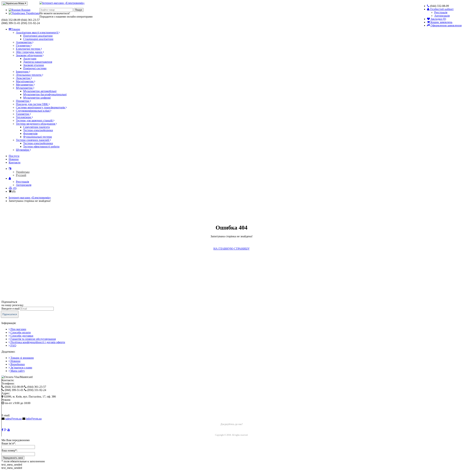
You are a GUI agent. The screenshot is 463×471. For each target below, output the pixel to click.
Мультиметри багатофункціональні (45, 94)
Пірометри (23, 100)
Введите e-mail (10, 308)
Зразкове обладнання (29, 55)
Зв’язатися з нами (21, 367)
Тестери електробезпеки (38, 130)
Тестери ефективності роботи (41, 146)
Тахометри (23, 113)
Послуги (14, 155)
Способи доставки (21, 335)
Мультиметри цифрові (37, 97)
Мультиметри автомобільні (39, 91)
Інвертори (22, 71)
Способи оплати (20, 332)
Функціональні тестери (37, 136)
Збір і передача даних (29, 52)
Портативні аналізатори (38, 35)
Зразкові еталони (33, 65)
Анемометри (24, 42)
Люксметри (23, 78)
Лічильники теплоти (29, 74)
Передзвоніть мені (13, 458)
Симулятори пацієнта (36, 127)
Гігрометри (23, 45)
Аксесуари (29, 58)
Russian (25, 9)
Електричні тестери (28, 48)
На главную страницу (231, 248)
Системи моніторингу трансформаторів (41, 107)
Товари (15, 29)
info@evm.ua (34, 418)
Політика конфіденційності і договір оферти (37, 342)
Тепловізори (24, 117)
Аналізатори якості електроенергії (37, 32)
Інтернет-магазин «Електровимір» (30, 197)
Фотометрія (30, 133)
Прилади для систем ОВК (32, 104)
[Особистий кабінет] (10, 168)
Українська (32, 13)
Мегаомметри (25, 84)
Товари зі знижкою (22, 357)
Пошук (78, 10)
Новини (14, 159)
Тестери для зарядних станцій (34, 120)
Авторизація (442, 15)
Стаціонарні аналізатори (38, 39)
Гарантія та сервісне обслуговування (33, 338)
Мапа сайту (17, 370)
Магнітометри (25, 81)
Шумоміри (23, 149)
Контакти (14, 162)
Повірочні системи (34, 68)
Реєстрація (440, 12)
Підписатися (9, 314)
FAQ (13, 345)
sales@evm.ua (13, 418)
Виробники (17, 364)
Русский (21, 175)
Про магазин (18, 329)
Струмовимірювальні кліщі (33, 110)
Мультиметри (24, 87)
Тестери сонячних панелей (33, 140)
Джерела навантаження (37, 61)
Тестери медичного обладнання (36, 123)
